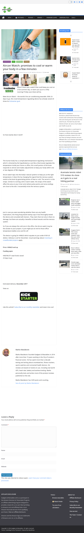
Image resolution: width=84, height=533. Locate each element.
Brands (39, 17)
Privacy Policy (74, 501)
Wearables (26, 61)
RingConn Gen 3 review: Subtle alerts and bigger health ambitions (76, 202)
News (9, 17)
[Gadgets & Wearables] (3, 17)
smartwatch (19, 61)
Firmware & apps (51, 17)
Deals (73, 17)
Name (3, 450)
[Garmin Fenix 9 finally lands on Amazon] (65, 60)
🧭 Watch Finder (57, 501)
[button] (12, 17)
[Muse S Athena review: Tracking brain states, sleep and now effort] (64, 252)
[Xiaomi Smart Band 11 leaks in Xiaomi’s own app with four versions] (65, 41)
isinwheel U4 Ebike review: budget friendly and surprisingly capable (75, 217)
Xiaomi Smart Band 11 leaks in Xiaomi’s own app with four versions (76, 43)
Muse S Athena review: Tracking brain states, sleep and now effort (76, 250)
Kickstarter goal (14, 101)
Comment (5, 425)
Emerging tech (64, 17)
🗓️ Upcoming (20, 17)
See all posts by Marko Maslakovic (27, 383)
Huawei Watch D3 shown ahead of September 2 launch (76, 76)
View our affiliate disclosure (69, 149)
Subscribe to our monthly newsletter (27, 307)
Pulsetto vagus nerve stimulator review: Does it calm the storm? (75, 264)
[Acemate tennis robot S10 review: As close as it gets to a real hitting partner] (71, 163)
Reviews (30, 17)
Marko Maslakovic (38, 72)
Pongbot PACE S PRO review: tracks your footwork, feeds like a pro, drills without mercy (75, 234)
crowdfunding (7, 61)
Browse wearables (58, 498)
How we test (73, 511)
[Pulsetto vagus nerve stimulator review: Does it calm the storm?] (64, 267)
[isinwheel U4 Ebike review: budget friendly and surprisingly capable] (64, 219)
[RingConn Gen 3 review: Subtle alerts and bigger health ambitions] (64, 204)
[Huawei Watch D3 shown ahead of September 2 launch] (65, 74)
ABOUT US (71, 495)
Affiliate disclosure (75, 498)
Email (3, 459)
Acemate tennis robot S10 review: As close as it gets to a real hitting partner (71, 176)
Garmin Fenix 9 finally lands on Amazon (76, 59)
